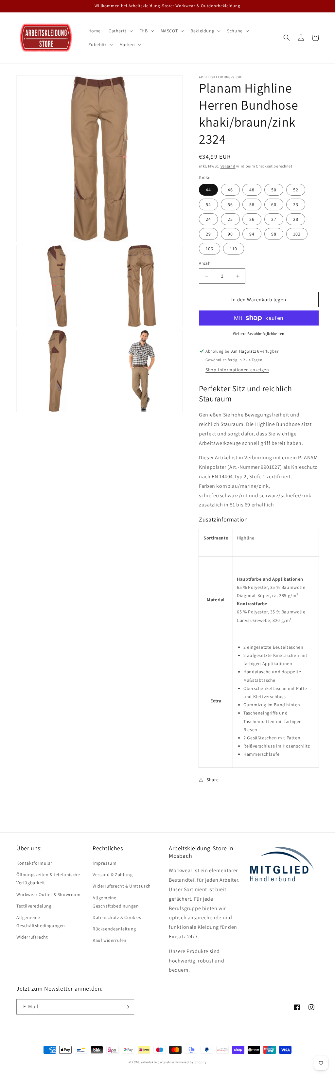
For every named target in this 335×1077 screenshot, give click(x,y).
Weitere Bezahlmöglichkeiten (259, 333)
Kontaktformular (34, 863)
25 (230, 219)
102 (297, 234)
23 (295, 204)
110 (233, 249)
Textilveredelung (34, 906)
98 (273, 234)
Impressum (104, 863)
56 (230, 204)
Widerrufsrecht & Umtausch (122, 886)
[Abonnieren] (126, 1007)
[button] (120, 31)
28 (295, 219)
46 (230, 190)
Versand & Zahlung (112, 874)
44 (208, 190)
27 (273, 219)
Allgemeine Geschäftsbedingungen (40, 921)
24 (208, 219)
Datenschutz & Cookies (117, 917)
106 (209, 249)
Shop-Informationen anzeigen (237, 370)
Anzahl (205, 263)
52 (295, 190)
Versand (228, 166)
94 (252, 234)
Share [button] (212, 780)
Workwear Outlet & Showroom (48, 894)
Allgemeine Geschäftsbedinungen (116, 902)
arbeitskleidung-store (157, 1062)
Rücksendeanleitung (114, 929)
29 (208, 234)
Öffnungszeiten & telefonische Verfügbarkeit (48, 879)
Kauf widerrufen (110, 940)
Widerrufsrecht (32, 937)
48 (252, 190)
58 (252, 204)
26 (252, 219)
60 (273, 204)
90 (230, 234)
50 (273, 190)
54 (208, 204)
